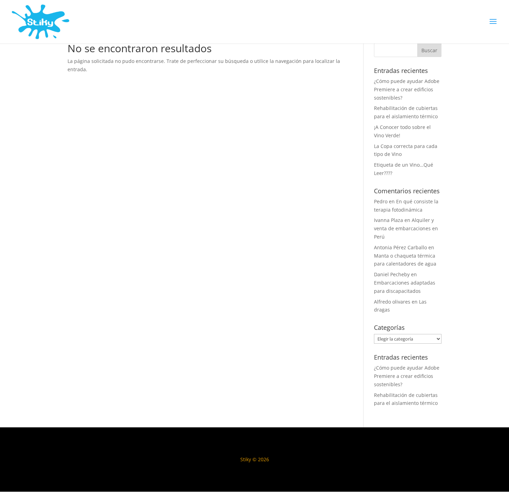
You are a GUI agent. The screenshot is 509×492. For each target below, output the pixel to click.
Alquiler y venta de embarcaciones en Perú (406, 228)
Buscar (429, 50)
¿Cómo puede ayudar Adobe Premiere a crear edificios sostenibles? (406, 89)
